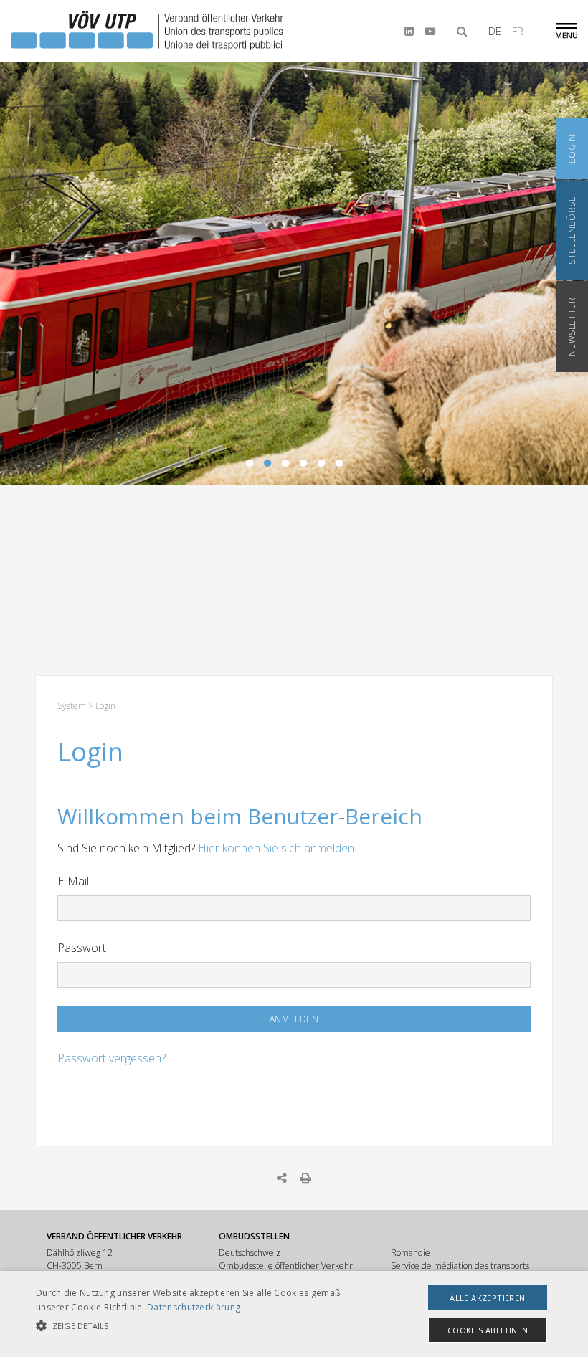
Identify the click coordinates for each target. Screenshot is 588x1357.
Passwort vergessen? (111, 1058)
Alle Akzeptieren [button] (487, 1297)
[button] (203, 1326)
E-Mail (73, 881)
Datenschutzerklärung (193, 1307)
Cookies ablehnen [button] (487, 1330)
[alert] (294, 1314)
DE (494, 31)
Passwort (81, 948)
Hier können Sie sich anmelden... (279, 848)
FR (517, 31)
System (71, 706)
